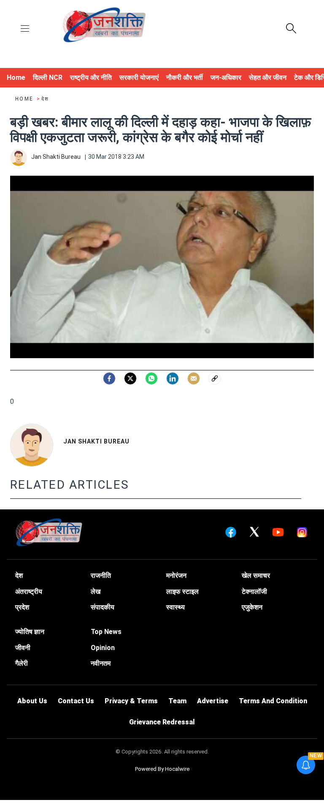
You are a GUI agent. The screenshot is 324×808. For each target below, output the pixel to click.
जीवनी (22, 648)
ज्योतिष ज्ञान (29, 632)
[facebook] (109, 378)
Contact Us (76, 701)
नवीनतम (101, 663)
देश (45, 99)
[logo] (104, 25)
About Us (32, 701)
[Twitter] (130, 378)
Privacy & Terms (131, 701)
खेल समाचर (256, 575)
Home (25, 99)
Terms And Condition (273, 701)
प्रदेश (22, 607)
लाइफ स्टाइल (182, 592)
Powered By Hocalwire (162, 769)
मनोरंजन (176, 575)
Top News (106, 632)
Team (177, 701)
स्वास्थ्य (175, 607)
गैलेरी (21, 663)
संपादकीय (102, 607)
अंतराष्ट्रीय (28, 592)
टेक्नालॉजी (254, 592)
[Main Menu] (25, 29)
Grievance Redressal (162, 722)
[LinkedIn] (172, 378)
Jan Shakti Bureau (96, 441)
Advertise (212, 701)
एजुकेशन (252, 607)
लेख (95, 592)
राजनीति (101, 575)
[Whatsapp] (151, 378)
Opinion (103, 648)
